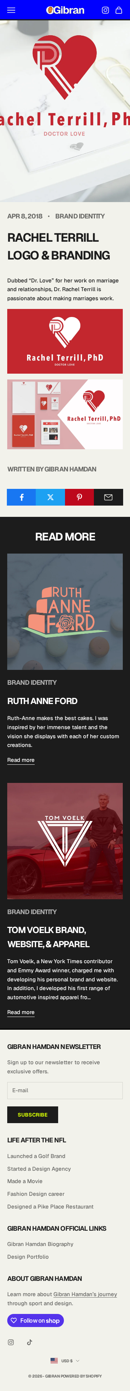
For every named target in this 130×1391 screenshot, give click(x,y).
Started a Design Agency (39, 1168)
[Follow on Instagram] (10, 1342)
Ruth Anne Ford (42, 701)
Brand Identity (79, 216)
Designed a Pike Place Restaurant (50, 1206)
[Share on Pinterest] (79, 497)
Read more (21, 759)
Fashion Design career (36, 1193)
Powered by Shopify (81, 1376)
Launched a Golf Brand (36, 1156)
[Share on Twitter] (50, 497)
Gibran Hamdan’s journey (85, 1294)
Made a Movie (25, 1181)
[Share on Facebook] (21, 497)
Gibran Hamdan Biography (40, 1244)
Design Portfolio (28, 1256)
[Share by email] (108, 497)
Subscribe (33, 1114)
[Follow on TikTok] (29, 1342)
